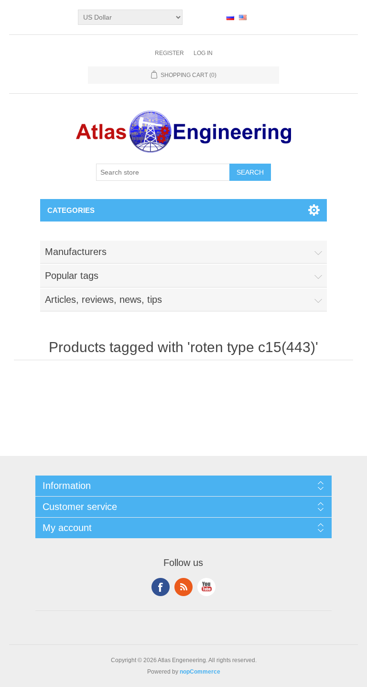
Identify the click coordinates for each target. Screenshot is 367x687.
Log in (203, 53)
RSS (183, 587)
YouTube (206, 587)
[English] (242, 17)
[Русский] (230, 17)
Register (169, 53)
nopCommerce (200, 671)
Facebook (160, 587)
